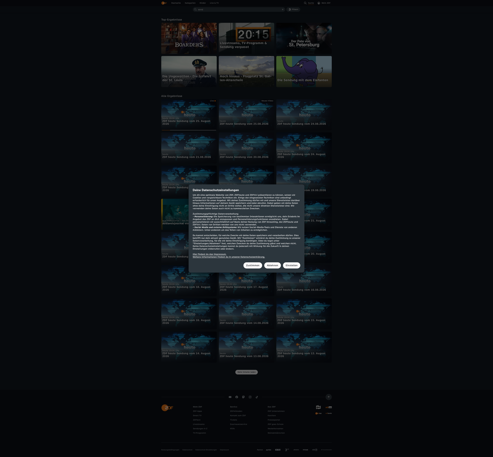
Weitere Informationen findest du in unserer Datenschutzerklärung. (229, 257)
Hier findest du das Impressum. (209, 254)
